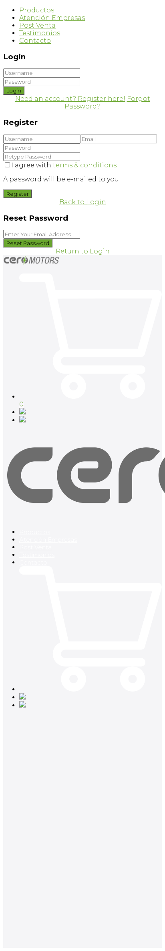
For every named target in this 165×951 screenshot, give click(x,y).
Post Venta (37, 25)
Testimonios (39, 33)
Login (13, 90)
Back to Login (82, 202)
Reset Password (27, 243)
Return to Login (83, 251)
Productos (36, 10)
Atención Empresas (52, 18)
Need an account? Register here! (70, 99)
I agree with (64, 165)
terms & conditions (85, 165)
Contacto (35, 40)
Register (17, 194)
